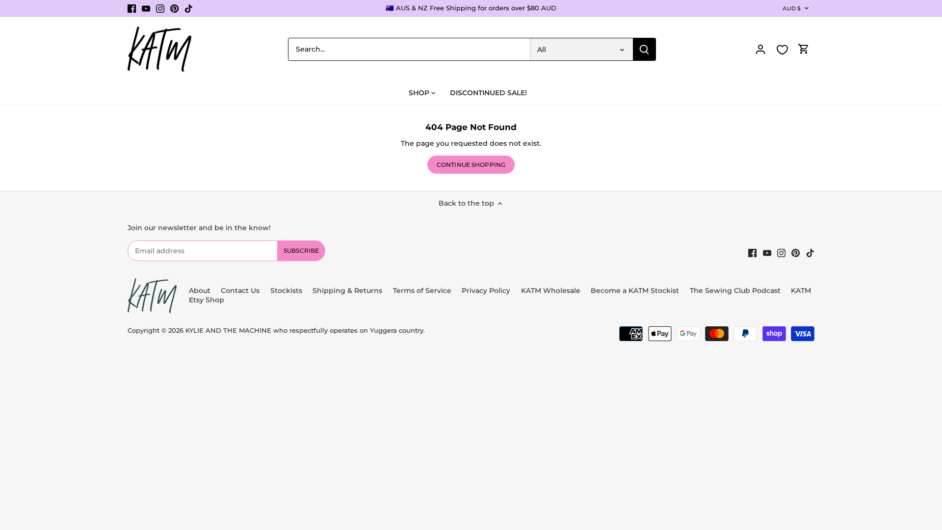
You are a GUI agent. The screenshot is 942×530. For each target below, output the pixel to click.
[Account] (760, 49)
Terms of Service (423, 290)
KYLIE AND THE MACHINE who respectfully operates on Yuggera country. (305, 330)
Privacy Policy (486, 290)
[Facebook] (132, 8)
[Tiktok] (188, 8)
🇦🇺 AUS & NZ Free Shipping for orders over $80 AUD (471, 8)
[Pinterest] (174, 8)
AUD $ (792, 8)
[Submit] (644, 49)
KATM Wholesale (550, 290)
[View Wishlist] (782, 49)
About (199, 290)
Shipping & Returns (347, 290)
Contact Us (240, 290)
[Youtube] (146, 8)
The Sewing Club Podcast (735, 290)
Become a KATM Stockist (635, 290)
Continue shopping (471, 164)
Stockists (286, 290)
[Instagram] (160, 8)
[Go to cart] (804, 49)
